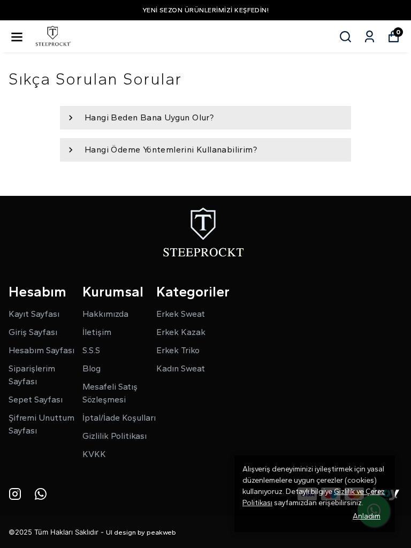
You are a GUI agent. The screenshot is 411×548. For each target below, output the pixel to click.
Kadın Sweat (180, 368)
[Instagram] (15, 494)
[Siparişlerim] (369, 36)
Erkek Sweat (180, 314)
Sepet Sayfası (36, 399)
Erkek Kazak (181, 332)
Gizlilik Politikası (114, 436)
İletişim (96, 332)
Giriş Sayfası (33, 332)
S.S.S (91, 350)
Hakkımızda (105, 314)
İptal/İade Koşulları (119, 418)
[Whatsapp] (40, 494)
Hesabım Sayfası (41, 350)
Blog (91, 368)
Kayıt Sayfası (34, 314)
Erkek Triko (178, 350)
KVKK (94, 454)
